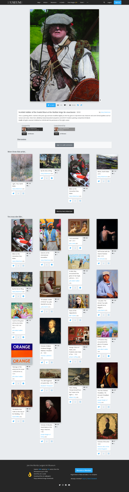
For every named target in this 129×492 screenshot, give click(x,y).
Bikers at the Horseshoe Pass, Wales (74, 191)
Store (81, 2)
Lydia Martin (44, 307)
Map (38, 2)
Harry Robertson (105, 112)
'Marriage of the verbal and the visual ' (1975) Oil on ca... (18, 369)
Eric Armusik (101, 259)
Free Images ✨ (72, 2)
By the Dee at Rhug (46, 171)
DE (79, 357)
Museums (53, 2)
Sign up (117, 2)
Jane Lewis (72, 243)
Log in (109, 2)
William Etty (72, 397)
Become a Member (84, 470)
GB (23, 189)
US (49, 307)
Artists (45, 2)
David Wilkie (15, 416)
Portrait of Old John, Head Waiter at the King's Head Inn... (46, 427)
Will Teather (72, 315)
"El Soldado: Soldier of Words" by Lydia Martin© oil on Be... (46, 302)
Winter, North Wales (103, 171)
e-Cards (62, 2)
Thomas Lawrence (46, 355)
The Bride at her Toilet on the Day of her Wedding (18, 411)
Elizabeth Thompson (47, 386)
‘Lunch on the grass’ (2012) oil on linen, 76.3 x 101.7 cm (18, 323)
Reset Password (92, 478)
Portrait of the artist (103, 442)
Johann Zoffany (73, 357)
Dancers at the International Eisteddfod (45, 255)
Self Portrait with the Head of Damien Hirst (104, 254)
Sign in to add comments (64, 145)
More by (64, 211)
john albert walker (17, 330)
